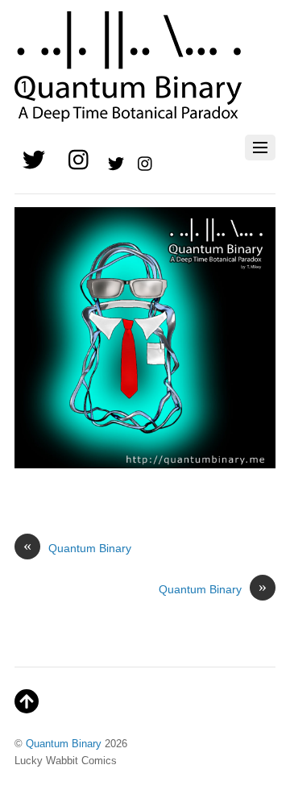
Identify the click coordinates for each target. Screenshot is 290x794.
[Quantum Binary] (128, 113)
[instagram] (79, 161)
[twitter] (33, 161)
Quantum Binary (77, 547)
